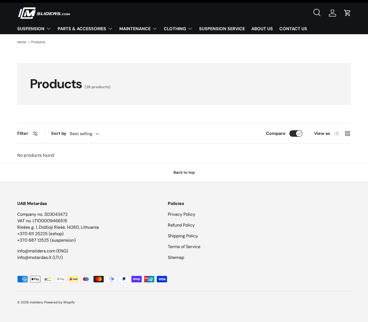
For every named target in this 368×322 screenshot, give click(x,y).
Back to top (184, 172)
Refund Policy (181, 225)
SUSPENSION (30, 29)
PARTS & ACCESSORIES (82, 29)
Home (21, 42)
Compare (276, 133)
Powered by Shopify (59, 302)
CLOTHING (175, 29)
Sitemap (176, 257)
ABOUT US (262, 29)
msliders (36, 302)
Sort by (59, 133)
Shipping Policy (183, 236)
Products (38, 42)
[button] (347, 13)
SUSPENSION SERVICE (222, 29)
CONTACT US (293, 29)
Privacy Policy (181, 214)
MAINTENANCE (135, 29)
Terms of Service (184, 246)
